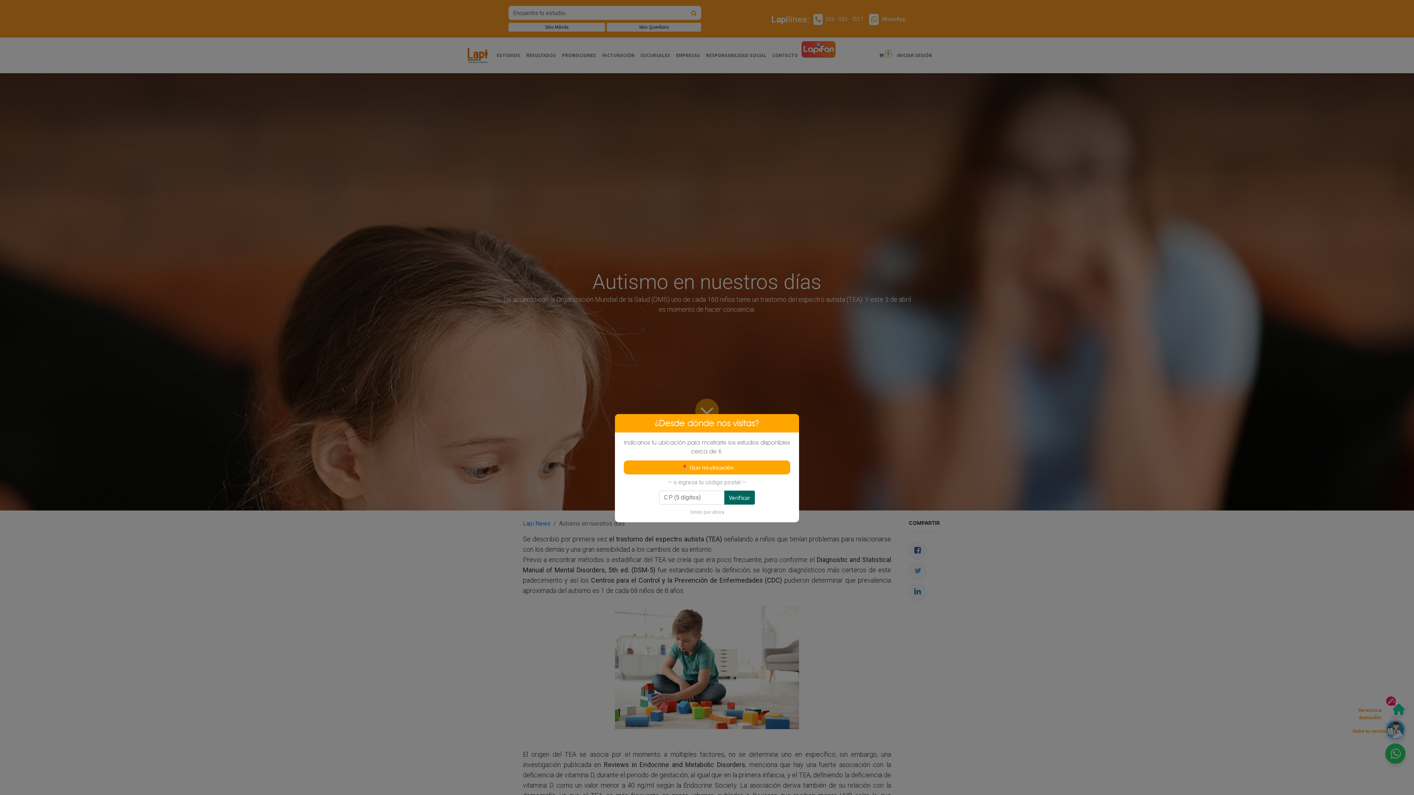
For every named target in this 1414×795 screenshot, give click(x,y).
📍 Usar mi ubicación (707, 467)
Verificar (739, 497)
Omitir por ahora (707, 512)
